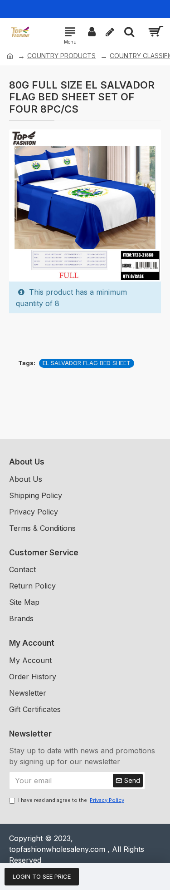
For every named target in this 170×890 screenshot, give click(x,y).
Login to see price (42, 876)
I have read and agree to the (71, 800)
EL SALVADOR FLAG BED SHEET (87, 362)
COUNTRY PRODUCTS (61, 55)
